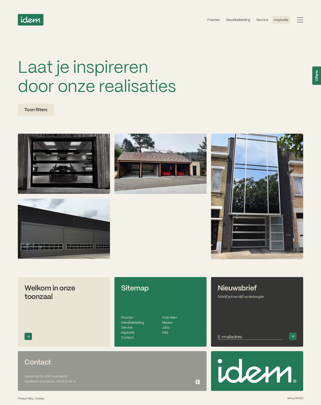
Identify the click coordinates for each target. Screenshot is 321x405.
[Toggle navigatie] (300, 19)
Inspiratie (281, 19)
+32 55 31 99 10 (66, 381)
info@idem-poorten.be (39, 381)
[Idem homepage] (30, 20)
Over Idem (169, 317)
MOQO (299, 398)
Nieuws (167, 322)
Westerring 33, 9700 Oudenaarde (46, 376)
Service (126, 327)
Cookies (39, 398)
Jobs (165, 327)
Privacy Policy (25, 398)
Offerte (316, 75)
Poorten (213, 19)
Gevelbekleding (238, 19)
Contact (127, 337)
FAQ (165, 332)
